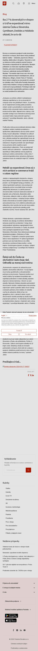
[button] (4, 316)
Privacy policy (33, 315)
